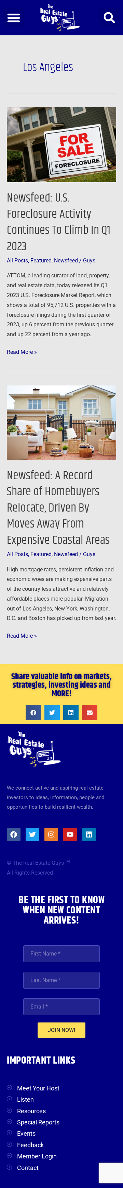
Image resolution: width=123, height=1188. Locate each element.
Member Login (37, 1156)
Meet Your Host (38, 1088)
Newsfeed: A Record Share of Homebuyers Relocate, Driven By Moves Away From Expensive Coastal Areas (58, 508)
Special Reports (38, 1122)
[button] (13, 17)
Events (26, 1133)
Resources (31, 1111)
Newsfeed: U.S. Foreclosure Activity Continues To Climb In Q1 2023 (58, 222)
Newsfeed (66, 261)
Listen (25, 1099)
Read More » (22, 351)
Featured (41, 261)
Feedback (30, 1145)
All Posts (17, 261)
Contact (28, 1167)
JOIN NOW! (61, 1030)
